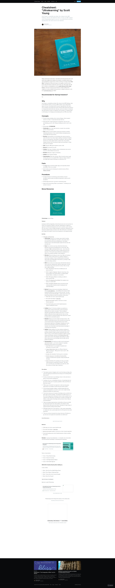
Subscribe (78, 1)
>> (45, 418)
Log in (75, 1)
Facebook (56, 584)
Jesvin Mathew (65, 520)
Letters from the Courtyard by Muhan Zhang (40, 584)
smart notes (58, 298)
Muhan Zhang (38, 580)
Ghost (80, 584)
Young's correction (46, 170)
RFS (56, 1)
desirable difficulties (51, 290)
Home (50, 584)
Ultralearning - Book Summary (53, 520)
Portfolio (53, 1)
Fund (45, 1)
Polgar (46, 165)
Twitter (60, 584)
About (42, 1)
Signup (53, 584)
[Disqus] (57, 542)
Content (48, 1)
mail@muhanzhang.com (48, 90)
